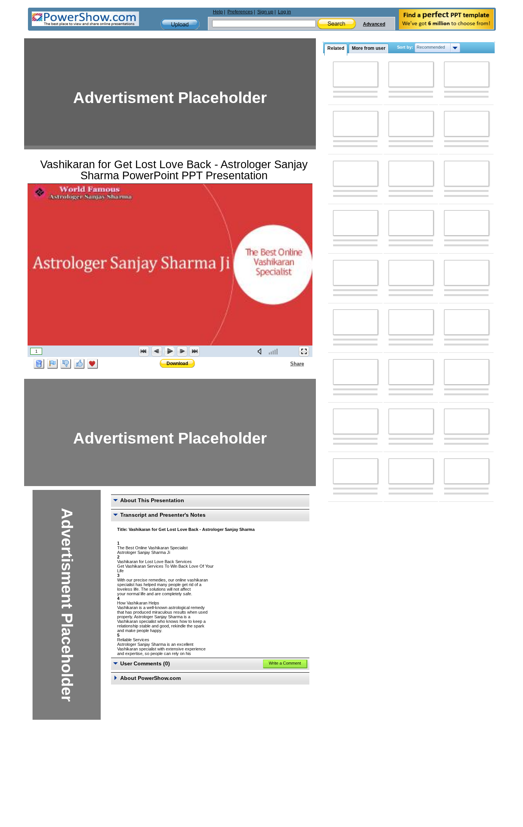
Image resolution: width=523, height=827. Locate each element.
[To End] (194, 351)
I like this (79, 364)
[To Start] (144, 351)
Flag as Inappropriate (52, 364)
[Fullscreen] (304, 351)
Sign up (265, 12)
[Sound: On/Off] (261, 351)
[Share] (285, 363)
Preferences (240, 12)
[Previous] (156, 351)
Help (218, 12)
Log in (284, 12)
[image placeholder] (355, 74)
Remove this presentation (39, 364)
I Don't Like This (65, 364)
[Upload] (179, 24)
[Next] (182, 351)
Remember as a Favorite (92, 364)
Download (177, 363)
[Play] (169, 351)
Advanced (374, 24)
